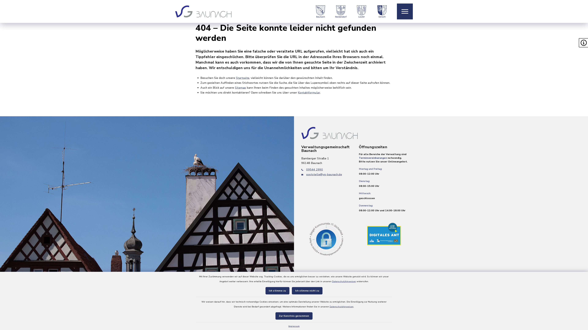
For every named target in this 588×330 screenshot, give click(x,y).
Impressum (294, 326)
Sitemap (240, 88)
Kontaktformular (309, 92)
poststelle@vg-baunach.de (324, 174)
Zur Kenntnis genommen (294, 316)
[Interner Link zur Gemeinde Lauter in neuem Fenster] (361, 11)
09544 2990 (314, 169)
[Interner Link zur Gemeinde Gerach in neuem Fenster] (382, 11)
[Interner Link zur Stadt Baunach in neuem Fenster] (320, 11)
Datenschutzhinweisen (344, 281)
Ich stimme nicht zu (307, 290)
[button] (583, 42)
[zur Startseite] (203, 11)
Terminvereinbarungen (373, 158)
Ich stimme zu (277, 290)
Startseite (242, 78)
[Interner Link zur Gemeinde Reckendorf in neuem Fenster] (341, 11)
